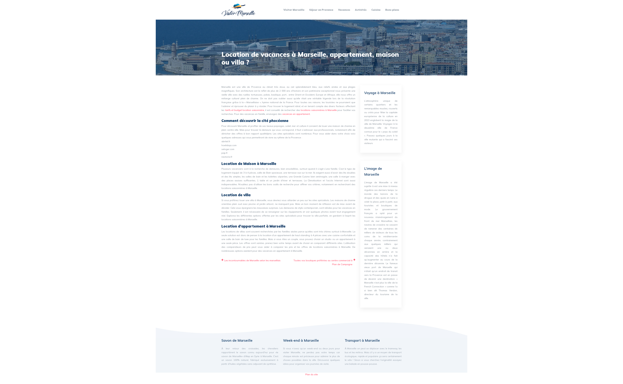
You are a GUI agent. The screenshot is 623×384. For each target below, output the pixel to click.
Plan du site (311, 374)
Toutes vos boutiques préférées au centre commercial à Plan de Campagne (322, 262)
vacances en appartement (296, 114)
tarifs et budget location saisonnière (244, 110)
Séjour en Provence (321, 9)
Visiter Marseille (293, 9)
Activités (360, 9)
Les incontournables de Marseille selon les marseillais (252, 260)
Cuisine (375, 9)
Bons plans (392, 9)
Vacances (344, 9)
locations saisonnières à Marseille (319, 110)
